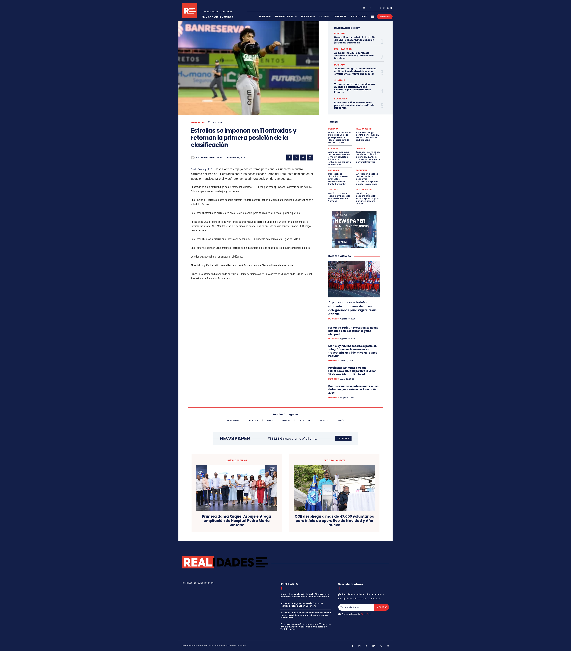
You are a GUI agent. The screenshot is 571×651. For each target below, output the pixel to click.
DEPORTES (198, 122)
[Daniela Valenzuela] (193, 157)
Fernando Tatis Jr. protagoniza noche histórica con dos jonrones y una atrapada (353, 331)
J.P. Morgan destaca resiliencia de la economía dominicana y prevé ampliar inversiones (367, 178)
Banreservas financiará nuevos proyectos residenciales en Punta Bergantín (354, 105)
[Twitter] (388, 8)
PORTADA (339, 33)
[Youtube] (391, 8)
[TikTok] (366, 646)
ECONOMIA (340, 99)
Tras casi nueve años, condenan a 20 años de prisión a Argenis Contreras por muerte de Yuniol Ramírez (354, 88)
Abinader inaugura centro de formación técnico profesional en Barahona (354, 55)
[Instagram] (384, 8)
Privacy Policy (366, 614)
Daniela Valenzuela (211, 157)
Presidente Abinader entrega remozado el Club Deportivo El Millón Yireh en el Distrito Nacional (352, 371)
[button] (370, 8)
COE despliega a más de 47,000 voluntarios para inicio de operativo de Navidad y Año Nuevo (334, 520)
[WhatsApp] (310, 157)
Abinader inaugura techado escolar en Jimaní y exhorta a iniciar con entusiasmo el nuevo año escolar (356, 71)
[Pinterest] (303, 157)
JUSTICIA (339, 80)
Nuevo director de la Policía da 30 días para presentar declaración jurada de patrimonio (354, 40)
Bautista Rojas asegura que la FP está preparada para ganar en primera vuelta (367, 198)
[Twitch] (374, 646)
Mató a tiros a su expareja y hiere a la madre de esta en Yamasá (339, 197)
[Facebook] (380, 8)
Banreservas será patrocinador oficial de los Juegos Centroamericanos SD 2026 (353, 389)
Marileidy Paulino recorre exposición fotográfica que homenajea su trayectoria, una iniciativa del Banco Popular (352, 351)
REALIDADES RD (343, 49)
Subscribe (382, 607)
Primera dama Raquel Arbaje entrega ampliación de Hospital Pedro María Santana (236, 520)
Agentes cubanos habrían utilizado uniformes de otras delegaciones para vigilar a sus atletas (352, 308)
